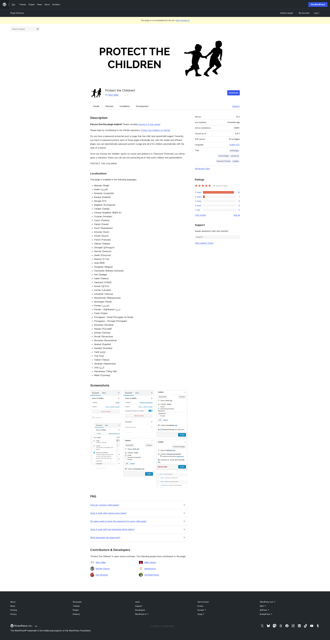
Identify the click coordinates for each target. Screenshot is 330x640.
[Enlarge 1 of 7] (118, 393)
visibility (236, 161)
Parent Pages (224, 156)
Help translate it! (182, 20)
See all (237, 215)
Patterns (76, 614)
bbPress (264, 610)
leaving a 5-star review (149, 124)
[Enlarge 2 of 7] (118, 426)
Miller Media (150, 562)
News (12, 606)
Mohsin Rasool (103, 568)
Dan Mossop (102, 575)
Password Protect (223, 161)
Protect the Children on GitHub (155, 130)
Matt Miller (113, 95)
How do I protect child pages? (104, 505)
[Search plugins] (37, 29)
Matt (263, 606)
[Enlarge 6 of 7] (184, 443)
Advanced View (202, 168)
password (235, 156)
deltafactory (150, 568)
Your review (200, 215)
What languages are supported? (105, 537)
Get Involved (203, 602)
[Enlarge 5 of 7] (184, 393)
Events (200, 606)
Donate (201, 610)
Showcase (77, 602)
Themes (76, 606)
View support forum (204, 243)
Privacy (13, 614)
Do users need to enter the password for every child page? (118, 521)
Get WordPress (318, 4)
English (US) (234, 145)
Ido (36, 626)
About (12, 602)
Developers (140, 610)
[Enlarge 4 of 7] (151, 442)
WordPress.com (267, 602)
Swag (200, 614)
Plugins (76, 610)
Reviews (109, 106)
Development (142, 106)
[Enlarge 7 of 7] (184, 475)
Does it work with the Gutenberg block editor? (112, 529)
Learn (137, 602)
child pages (234, 151)
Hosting (13, 610)
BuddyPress (266, 614)
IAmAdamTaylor (151, 575)
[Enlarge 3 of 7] (151, 393)
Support (236, 106)
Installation (124, 106)
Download (233, 93)
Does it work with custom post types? (108, 513)
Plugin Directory (17, 13)
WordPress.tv (142, 614)
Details (96, 106)
